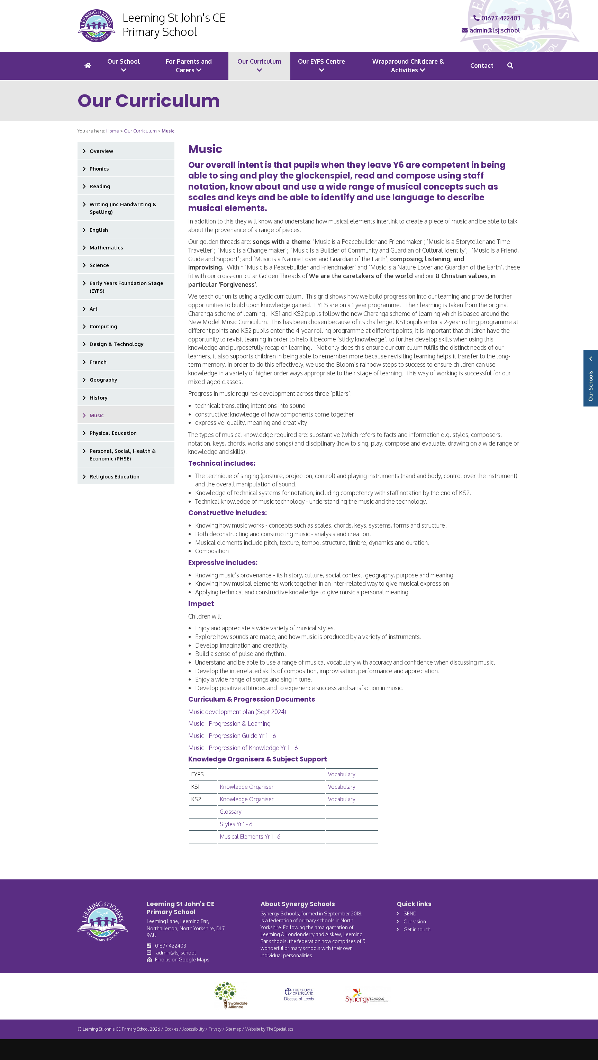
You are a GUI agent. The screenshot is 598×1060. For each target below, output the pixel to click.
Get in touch (417, 929)
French (98, 362)
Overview (101, 151)
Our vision (415, 921)
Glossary (231, 811)
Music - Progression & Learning (229, 723)
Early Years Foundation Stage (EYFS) (126, 287)
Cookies (171, 1029)
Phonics (99, 168)
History (99, 397)
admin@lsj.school (494, 30)
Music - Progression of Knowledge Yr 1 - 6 (243, 747)
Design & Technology (117, 344)
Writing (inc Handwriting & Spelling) (123, 208)
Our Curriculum (259, 61)
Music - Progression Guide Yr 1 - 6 (232, 735)
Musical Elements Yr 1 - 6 (250, 836)
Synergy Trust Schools (590, 378)
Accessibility (193, 1029)
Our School (123, 61)
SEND (410, 913)
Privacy (215, 1029)
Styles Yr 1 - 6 (236, 824)
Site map (233, 1029)
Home (112, 131)
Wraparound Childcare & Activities (408, 65)
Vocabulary (341, 774)
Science (99, 265)
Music (97, 415)
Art (94, 308)
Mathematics (106, 247)
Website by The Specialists (269, 1029)
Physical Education (113, 433)
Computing (103, 326)
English (99, 230)
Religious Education (114, 476)
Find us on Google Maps (182, 959)
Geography (103, 379)
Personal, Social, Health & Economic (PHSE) (123, 455)
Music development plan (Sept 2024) (237, 711)
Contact (481, 65)
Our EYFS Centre (321, 61)
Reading (100, 186)
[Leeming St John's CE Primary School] (97, 26)
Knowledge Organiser (247, 786)
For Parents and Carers (189, 65)
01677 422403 (500, 18)
